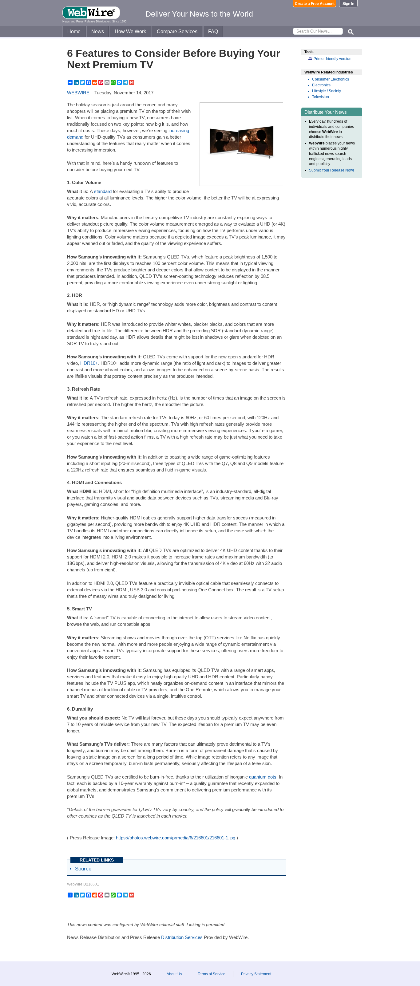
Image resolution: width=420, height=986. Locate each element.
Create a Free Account (315, 4)
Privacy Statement (256, 974)
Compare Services (177, 31)
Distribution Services (182, 937)
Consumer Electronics (330, 79)
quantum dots (262, 776)
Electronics (321, 85)
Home (74, 31)
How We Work (130, 31)
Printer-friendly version (332, 59)
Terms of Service (211, 974)
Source (83, 868)
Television (320, 97)
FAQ (213, 31)
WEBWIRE (78, 92)
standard (103, 191)
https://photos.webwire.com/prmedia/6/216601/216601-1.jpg (175, 837)
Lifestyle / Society (326, 91)
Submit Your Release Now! (331, 170)
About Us (174, 974)
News (97, 31)
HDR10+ (89, 363)
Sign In (348, 4)
